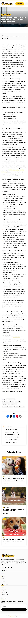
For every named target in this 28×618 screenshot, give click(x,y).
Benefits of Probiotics (11, 399)
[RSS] (8, 567)
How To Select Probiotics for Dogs (12, 439)
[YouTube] (5, 567)
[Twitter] (11, 416)
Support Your (14, 404)
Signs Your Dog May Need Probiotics (12, 437)
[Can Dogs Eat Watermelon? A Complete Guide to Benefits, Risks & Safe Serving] (14, 526)
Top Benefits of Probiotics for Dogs (12, 434)
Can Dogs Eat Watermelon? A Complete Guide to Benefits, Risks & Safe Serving (13, 540)
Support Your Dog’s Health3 (19, 406)
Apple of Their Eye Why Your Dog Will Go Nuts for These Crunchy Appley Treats (13, 479)
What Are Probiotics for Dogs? (11, 429)
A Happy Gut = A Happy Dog (11, 442)
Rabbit (3, 581)
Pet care (8, 14)
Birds (3, 573)
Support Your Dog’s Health (7, 406)
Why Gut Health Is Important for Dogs (12, 432)
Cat (3, 578)
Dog (3, 14)
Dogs (3, 576)
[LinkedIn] (14, 416)
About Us (4, 590)
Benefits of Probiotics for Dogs (7, 401)
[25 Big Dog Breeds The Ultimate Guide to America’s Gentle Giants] (14, 496)
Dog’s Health (18, 401)
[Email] (20, 416)
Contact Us (20, 3)
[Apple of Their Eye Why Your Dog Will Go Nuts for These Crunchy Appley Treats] (14, 465)
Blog (3, 587)
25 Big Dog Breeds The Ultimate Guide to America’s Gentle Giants (14, 509)
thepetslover (11, 616)
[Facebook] (7, 416)
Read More (5, 483)
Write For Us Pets (5, 594)
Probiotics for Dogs (5, 404)
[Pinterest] (17, 416)
